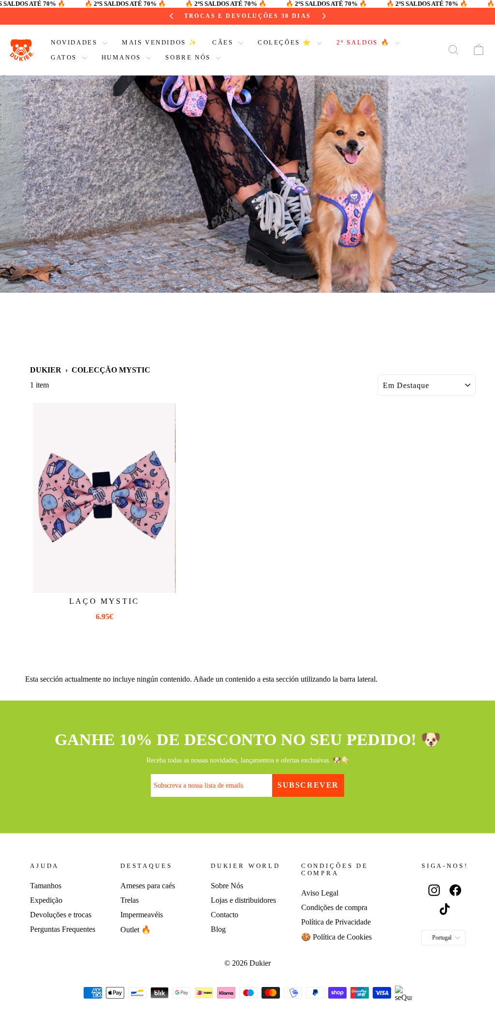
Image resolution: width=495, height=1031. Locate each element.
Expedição (46, 900)
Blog (218, 929)
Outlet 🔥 (135, 930)
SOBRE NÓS (189, 57)
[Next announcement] (324, 16)
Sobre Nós (227, 886)
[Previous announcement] (171, 16)
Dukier (45, 370)
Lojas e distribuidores (243, 900)
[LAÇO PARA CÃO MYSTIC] (104, 498)
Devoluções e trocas (60, 915)
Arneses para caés (147, 886)
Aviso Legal (319, 893)
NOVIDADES (75, 42)
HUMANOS (123, 57)
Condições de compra (334, 907)
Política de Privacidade (336, 922)
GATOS (65, 57)
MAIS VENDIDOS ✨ (160, 42)
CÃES (224, 42)
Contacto (224, 915)
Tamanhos (45, 886)
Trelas (129, 900)
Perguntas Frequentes (62, 929)
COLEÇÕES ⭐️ (286, 42)
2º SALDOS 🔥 (364, 42)
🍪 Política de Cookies (336, 937)
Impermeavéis (141, 915)
